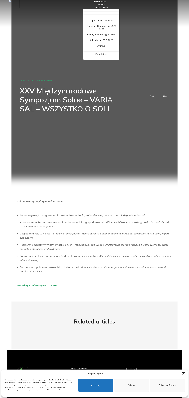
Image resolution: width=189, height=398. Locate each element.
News (40, 80)
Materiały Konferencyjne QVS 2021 (38, 285)
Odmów (131, 385)
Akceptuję (95, 385)
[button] (183, 373)
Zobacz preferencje (167, 385)
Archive (48, 80)
